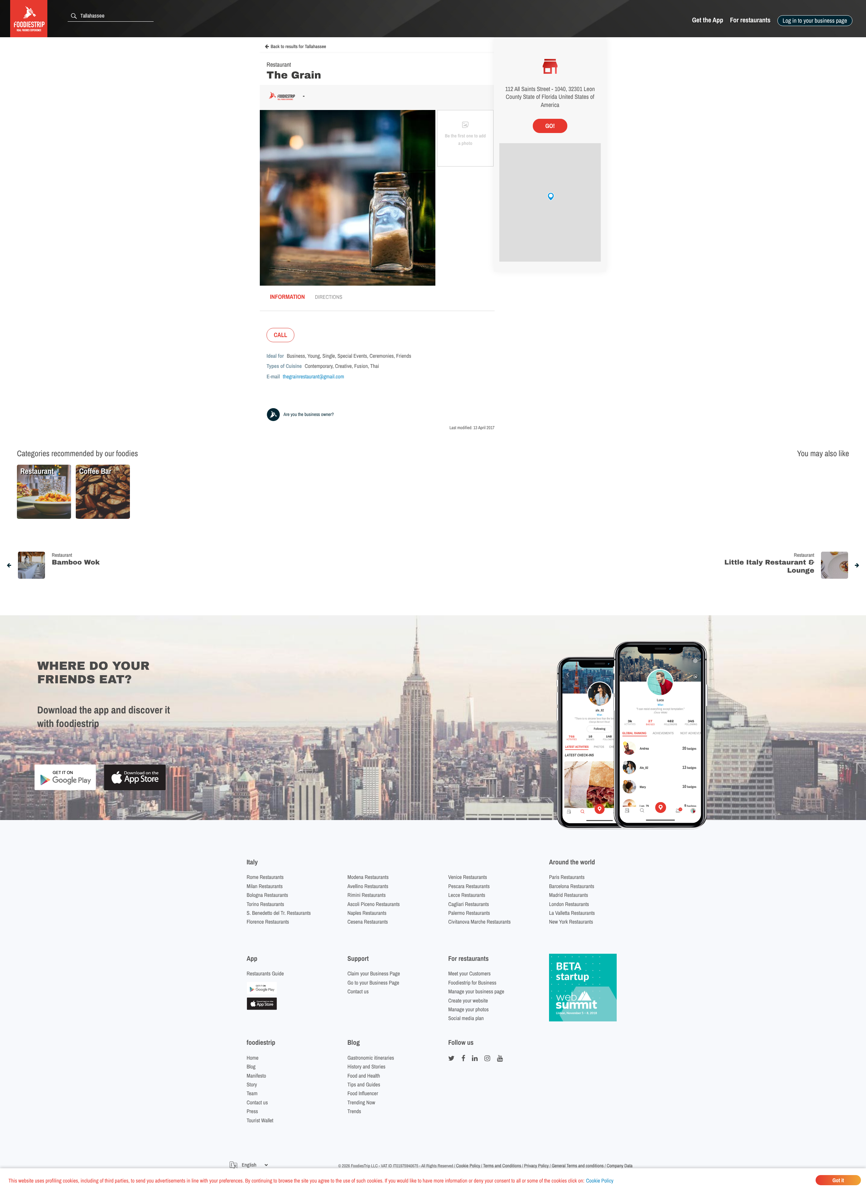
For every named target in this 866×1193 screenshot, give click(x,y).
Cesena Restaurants (367, 921)
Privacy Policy (536, 1166)
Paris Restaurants (567, 877)
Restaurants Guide (265, 973)
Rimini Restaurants (366, 895)
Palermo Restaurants (469, 912)
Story (252, 1084)
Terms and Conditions (502, 1166)
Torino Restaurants (265, 904)
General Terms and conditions (578, 1166)
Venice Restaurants (467, 877)
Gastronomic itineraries (370, 1057)
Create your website (468, 1000)
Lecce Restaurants (466, 895)
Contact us (358, 991)
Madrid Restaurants (568, 895)
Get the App (707, 20)
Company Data (620, 1166)
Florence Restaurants (268, 921)
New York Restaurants (571, 921)
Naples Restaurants (366, 912)
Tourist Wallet (260, 1120)
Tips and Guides (363, 1084)
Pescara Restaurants (469, 886)
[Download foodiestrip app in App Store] (134, 789)
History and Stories (366, 1066)
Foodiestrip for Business (472, 982)
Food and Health (363, 1075)
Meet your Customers (469, 973)
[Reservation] (262, 992)
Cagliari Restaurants (468, 904)
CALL (280, 335)
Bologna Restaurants (267, 895)
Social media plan (466, 1018)
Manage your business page (476, 991)
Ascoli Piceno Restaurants (373, 904)
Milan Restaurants (264, 886)
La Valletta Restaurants (572, 912)
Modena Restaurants (368, 877)
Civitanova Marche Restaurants (479, 921)
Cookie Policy (599, 1180)
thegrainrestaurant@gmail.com (313, 376)
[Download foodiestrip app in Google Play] (65, 789)
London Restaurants (569, 904)
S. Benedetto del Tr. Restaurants (279, 912)
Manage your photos (468, 1009)
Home (252, 1057)
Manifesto (256, 1075)
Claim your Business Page (373, 973)
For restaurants (750, 20)
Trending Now (361, 1102)
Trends (354, 1111)
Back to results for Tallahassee (298, 47)
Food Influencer (362, 1093)
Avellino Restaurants (367, 886)
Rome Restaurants (265, 877)
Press (252, 1111)
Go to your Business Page (373, 982)
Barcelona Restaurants (571, 886)
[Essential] (262, 1008)
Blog (251, 1066)
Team (252, 1093)
